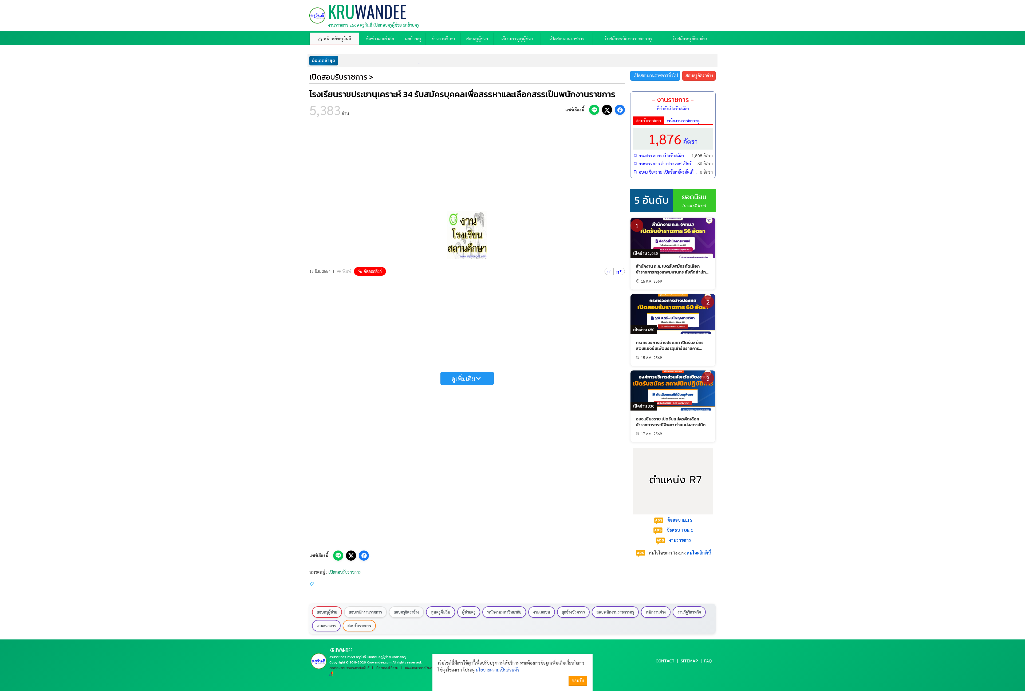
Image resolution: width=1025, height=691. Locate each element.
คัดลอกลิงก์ (373, 271)
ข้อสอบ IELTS (679, 520)
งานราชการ (680, 540)
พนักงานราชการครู (683, 120)
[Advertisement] (467, 165)
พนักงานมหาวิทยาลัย (504, 612)
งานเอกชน (541, 612)
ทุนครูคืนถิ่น (440, 612)
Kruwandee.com (379, 662)
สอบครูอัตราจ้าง (699, 75)
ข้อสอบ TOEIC (680, 530)
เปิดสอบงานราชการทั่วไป (655, 75)
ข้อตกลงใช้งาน (387, 667)
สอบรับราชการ (648, 120)
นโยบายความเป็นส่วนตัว (497, 670)
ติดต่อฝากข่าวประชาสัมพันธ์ (349, 667)
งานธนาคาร (326, 625)
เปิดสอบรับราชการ (344, 572)
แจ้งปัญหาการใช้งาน (420, 667)
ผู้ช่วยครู (468, 612)
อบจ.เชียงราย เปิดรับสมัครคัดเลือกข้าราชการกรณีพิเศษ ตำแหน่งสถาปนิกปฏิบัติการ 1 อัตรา (668, 172)
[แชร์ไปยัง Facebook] (620, 110)
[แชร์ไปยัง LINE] (594, 110)
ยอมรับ (578, 680)
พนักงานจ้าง (656, 612)
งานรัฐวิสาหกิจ (689, 612)
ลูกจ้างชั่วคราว (573, 612)
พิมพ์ (346, 271)
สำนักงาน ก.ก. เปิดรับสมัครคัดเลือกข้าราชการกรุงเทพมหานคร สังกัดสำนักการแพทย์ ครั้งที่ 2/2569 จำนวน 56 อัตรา (672, 272)
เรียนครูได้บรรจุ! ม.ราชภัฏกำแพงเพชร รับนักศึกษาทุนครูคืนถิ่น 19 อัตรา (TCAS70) (424, 60)
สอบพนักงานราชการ (365, 612)
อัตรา (673, 138)
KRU (341, 650)
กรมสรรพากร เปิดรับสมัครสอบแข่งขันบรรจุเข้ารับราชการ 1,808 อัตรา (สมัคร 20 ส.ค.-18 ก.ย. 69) (664, 155)
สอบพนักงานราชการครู (615, 612)
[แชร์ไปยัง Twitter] (607, 110)
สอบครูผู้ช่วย (327, 612)
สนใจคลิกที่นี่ (699, 553)
